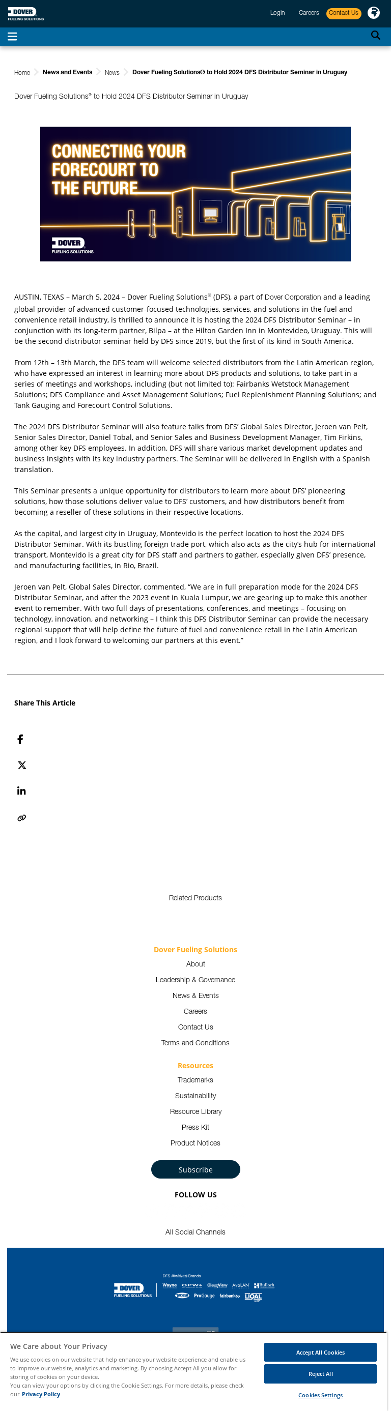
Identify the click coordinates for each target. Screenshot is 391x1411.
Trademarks (195, 1080)
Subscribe (196, 1169)
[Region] (374, 14)
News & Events (196, 996)
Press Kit (195, 1128)
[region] (193, 1371)
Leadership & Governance (195, 980)
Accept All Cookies (320, 1352)
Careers (195, 1012)
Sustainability (195, 1096)
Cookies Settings (320, 1395)
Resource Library (195, 1112)
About (195, 964)
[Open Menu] (12, 36)
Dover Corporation (293, 298)
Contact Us (195, 1028)
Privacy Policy (41, 1394)
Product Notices (195, 1144)
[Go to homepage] (26, 14)
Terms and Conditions (195, 1043)
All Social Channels (195, 1233)
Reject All (321, 1373)
